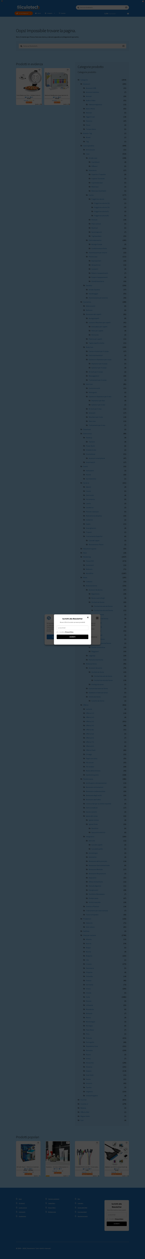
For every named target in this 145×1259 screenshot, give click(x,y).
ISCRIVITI (72, 637)
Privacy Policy (69, 632)
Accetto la (66, 632)
